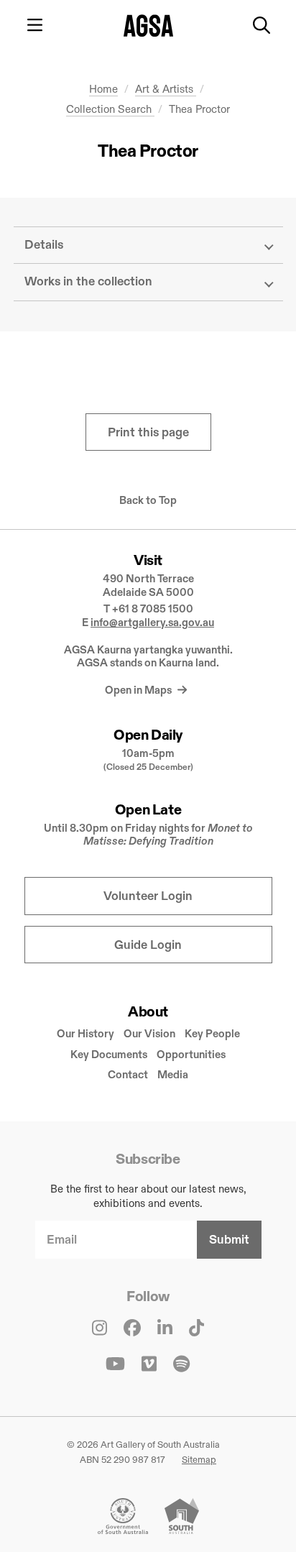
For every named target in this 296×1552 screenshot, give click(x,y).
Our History (85, 1033)
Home (103, 89)
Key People (212, 1033)
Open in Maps (139, 690)
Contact (128, 1074)
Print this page (148, 432)
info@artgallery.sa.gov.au (152, 622)
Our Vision (149, 1033)
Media (172, 1074)
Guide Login (148, 944)
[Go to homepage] (148, 25)
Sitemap (199, 1459)
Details (43, 244)
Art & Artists (165, 89)
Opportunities (191, 1054)
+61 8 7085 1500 (152, 608)
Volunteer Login (148, 896)
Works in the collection (88, 281)
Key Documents (108, 1054)
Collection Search (110, 109)
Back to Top (148, 500)
